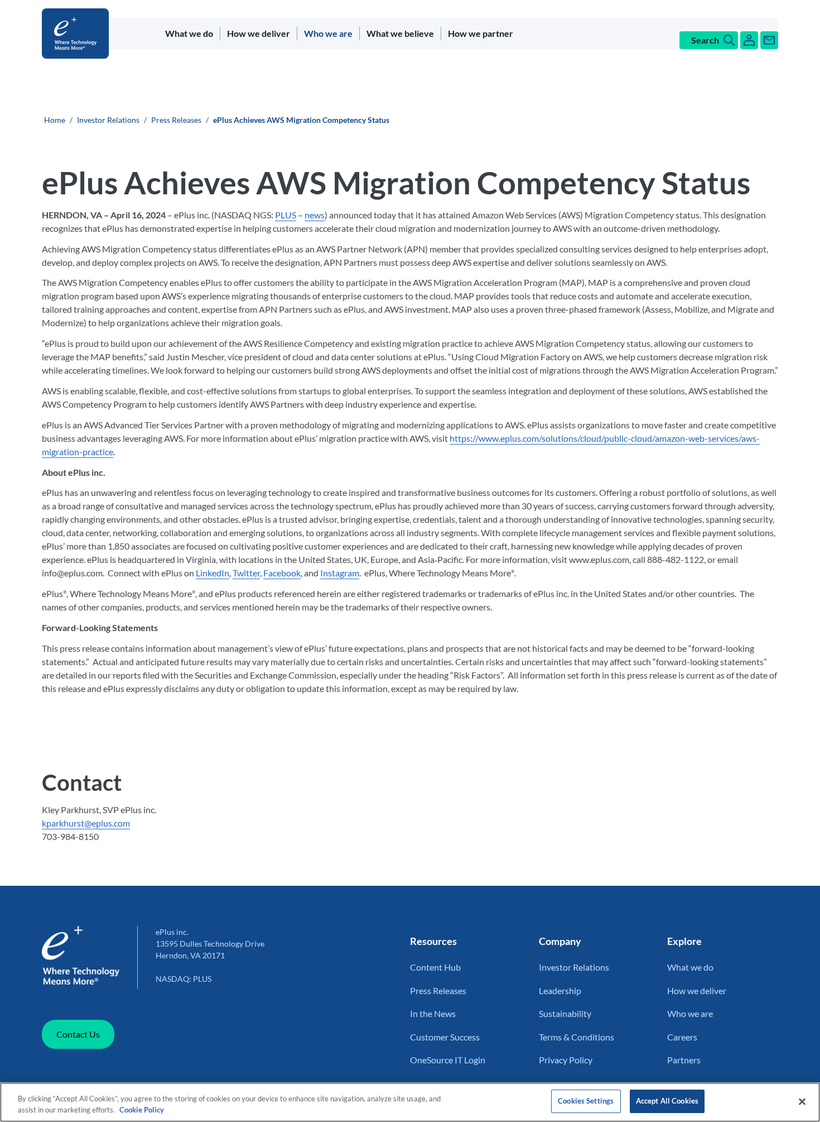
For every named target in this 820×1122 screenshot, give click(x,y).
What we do (189, 33)
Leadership (560, 990)
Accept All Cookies (667, 1100)
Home (54, 120)
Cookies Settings (586, 1100)
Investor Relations (108, 120)
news (315, 214)
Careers (682, 1037)
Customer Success (445, 1037)
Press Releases (176, 120)
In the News (433, 1013)
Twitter (246, 572)
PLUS (285, 214)
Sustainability (565, 1013)
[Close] (802, 1101)
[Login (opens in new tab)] (749, 40)
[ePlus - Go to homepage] (77, 33)
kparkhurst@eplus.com (86, 823)
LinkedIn (212, 572)
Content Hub (435, 967)
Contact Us (78, 1034)
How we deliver (258, 33)
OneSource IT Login (447, 1059)
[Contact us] (769, 40)
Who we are (328, 33)
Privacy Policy (565, 1059)
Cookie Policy (141, 1109)
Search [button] (705, 40)
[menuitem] (189, 33)
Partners (684, 1059)
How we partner (480, 33)
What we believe (400, 33)
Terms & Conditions (576, 1037)
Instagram (339, 572)
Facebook (282, 572)
